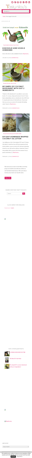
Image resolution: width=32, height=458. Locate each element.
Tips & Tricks (16, 45)
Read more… (26, 53)
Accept (13, 456)
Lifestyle (11, 45)
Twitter (12, 2)
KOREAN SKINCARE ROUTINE (17, 352)
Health (7, 45)
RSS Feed (29, 2)
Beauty (4, 83)
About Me (7, 178)
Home (4, 16)
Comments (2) (14, 57)
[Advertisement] (11, 255)
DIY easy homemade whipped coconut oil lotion (15, 138)
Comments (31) (15, 108)
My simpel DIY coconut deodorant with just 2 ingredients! (13, 88)
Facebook (15, 2)
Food (4, 45)
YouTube (26, 2)
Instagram (21, 2)
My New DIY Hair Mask (15, 358)
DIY (14, 133)
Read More (19, 456)
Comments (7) (15, 156)
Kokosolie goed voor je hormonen (13, 49)
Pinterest (18, 2)
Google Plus (23, 2)
